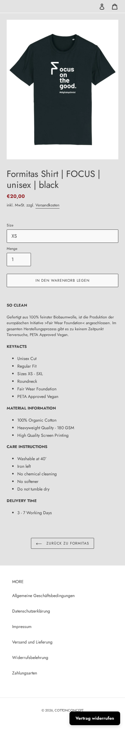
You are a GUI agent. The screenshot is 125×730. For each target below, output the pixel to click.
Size (10, 225)
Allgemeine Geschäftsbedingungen (43, 595)
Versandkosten (47, 205)
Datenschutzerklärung (31, 611)
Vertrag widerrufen (95, 718)
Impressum (22, 626)
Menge (12, 248)
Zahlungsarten (24, 673)
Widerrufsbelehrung (30, 657)
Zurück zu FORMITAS (67, 543)
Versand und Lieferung (32, 642)
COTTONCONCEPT (69, 710)
